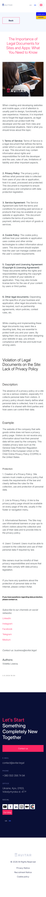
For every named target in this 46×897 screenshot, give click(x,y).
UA (30, 5)
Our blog (7, 812)
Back (11, 20)
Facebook (7, 629)
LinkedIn (6, 618)
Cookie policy (23, 876)
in (16, 807)
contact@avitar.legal (13, 762)
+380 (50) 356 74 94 (13, 775)
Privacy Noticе (23, 868)
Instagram (7, 623)
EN (35, 5)
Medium (6, 639)
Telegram (7, 634)
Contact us (23, 748)
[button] (41, 5)
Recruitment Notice (23, 872)
